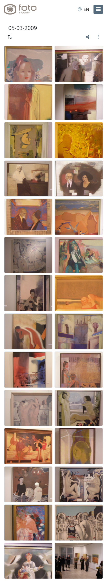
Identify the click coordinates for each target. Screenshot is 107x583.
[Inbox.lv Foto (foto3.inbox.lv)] (25, 9)
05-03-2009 (22, 28)
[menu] (98, 9)
